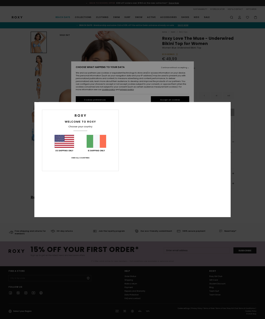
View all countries (80, 158)
